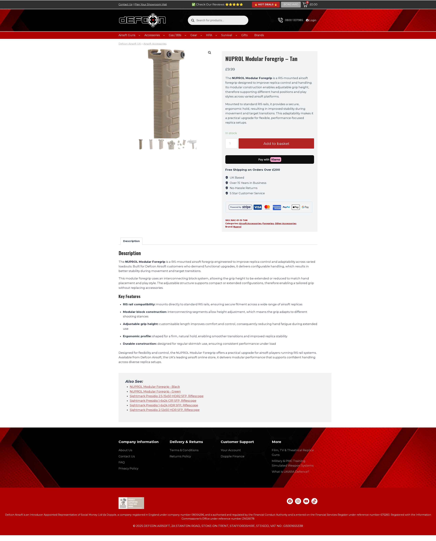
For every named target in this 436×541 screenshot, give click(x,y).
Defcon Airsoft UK (130, 43)
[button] (210, 53)
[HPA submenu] (216, 35)
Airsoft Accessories (154, 43)
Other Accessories (285, 223)
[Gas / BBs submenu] (185, 35)
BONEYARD (291, 4)
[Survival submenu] (236, 35)
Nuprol (237, 226)
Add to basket (276, 143)
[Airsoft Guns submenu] (139, 35)
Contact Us (125, 4)
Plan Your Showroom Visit (150, 4)
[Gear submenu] (201, 35)
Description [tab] (131, 241)
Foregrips (268, 223)
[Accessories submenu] (164, 35)
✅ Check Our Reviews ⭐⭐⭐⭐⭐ (217, 4)
